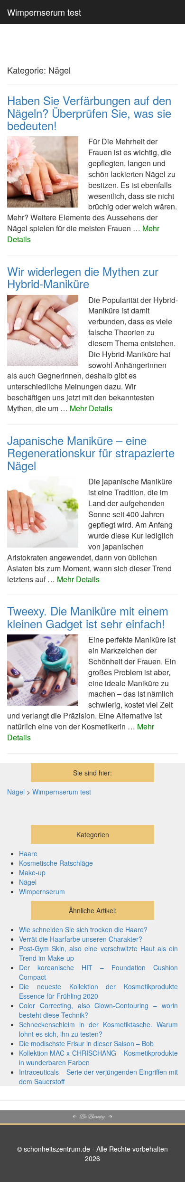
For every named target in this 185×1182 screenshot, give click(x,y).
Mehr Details (91, 408)
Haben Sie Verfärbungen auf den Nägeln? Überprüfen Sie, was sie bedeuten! (89, 112)
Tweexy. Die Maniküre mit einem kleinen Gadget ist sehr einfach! (87, 616)
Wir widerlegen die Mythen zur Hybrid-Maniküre (82, 277)
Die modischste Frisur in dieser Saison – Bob (86, 1043)
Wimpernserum (42, 891)
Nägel (28, 882)
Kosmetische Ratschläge (56, 863)
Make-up (32, 872)
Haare (28, 853)
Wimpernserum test (44, 12)
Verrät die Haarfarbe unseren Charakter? (80, 939)
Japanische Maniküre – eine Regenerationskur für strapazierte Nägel (91, 452)
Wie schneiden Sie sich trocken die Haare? (83, 929)
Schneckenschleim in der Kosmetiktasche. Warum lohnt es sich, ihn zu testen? (98, 1029)
